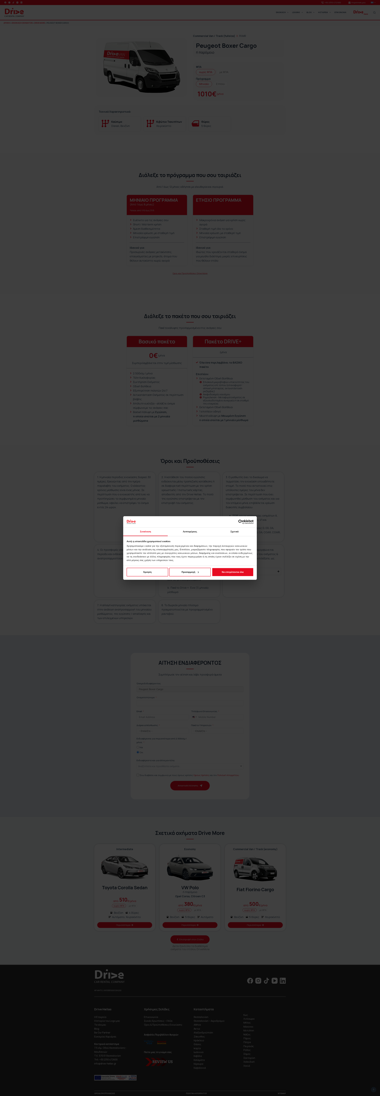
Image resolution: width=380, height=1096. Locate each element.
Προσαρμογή (188, 572)
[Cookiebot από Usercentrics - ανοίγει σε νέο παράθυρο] (241, 522)
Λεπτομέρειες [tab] (190, 531)
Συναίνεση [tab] (145, 531)
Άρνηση (147, 572)
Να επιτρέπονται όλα (233, 572)
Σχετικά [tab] (235, 531)
